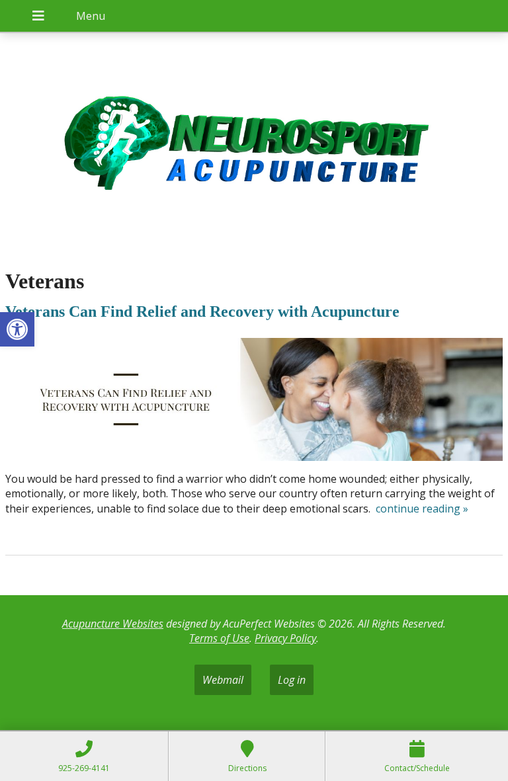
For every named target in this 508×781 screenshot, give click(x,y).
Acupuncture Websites (112, 623)
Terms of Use (219, 638)
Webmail (222, 680)
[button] (17, 329)
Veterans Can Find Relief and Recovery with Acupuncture (202, 311)
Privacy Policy (285, 638)
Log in (292, 680)
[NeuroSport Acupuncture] (254, 144)
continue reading (422, 508)
